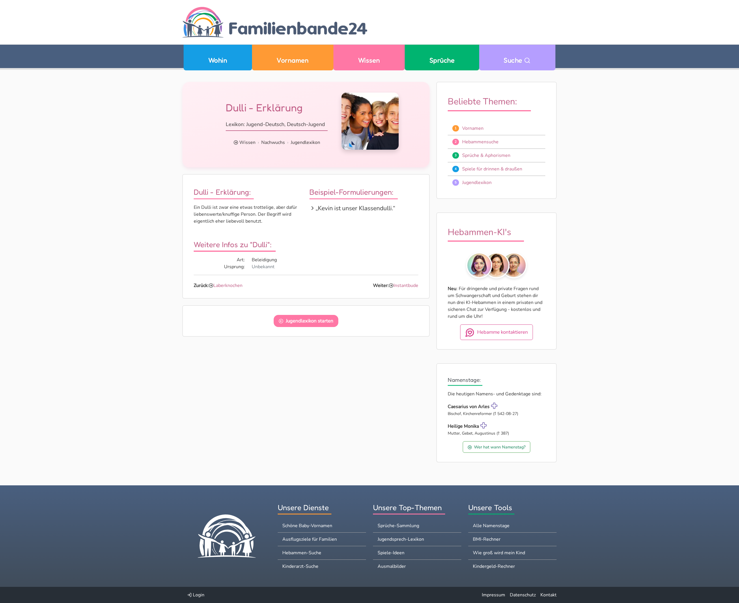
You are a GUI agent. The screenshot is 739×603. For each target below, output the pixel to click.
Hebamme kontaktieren (502, 332)
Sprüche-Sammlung (398, 526)
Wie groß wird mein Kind (499, 553)
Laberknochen (227, 285)
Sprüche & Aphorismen (486, 155)
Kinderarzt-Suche (300, 566)
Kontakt (548, 595)
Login (198, 595)
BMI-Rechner (487, 539)
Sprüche (442, 60)
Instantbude (405, 285)
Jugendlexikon (305, 142)
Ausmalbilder (392, 566)
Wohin (217, 60)
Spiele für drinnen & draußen (492, 169)
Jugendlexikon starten (309, 321)
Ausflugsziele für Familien (309, 539)
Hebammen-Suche (301, 553)
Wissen (369, 60)
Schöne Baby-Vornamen (307, 526)
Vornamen (293, 60)
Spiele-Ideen (391, 553)
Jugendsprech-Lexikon (401, 539)
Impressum (493, 595)
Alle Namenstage (491, 526)
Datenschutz (523, 595)
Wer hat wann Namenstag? (499, 447)
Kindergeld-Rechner (494, 566)
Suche (514, 60)
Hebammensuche (480, 142)
